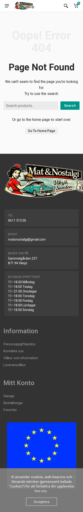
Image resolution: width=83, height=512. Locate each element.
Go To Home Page (41, 131)
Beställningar (13, 403)
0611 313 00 (17, 220)
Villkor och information (20, 358)
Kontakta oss (13, 351)
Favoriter (10, 410)
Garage (8, 396)
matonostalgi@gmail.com (27, 239)
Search (70, 106)
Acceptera (41, 501)
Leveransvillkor (14, 365)
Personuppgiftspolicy (19, 344)
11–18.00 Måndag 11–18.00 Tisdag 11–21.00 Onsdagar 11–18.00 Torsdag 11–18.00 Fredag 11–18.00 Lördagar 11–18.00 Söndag (22, 296)
